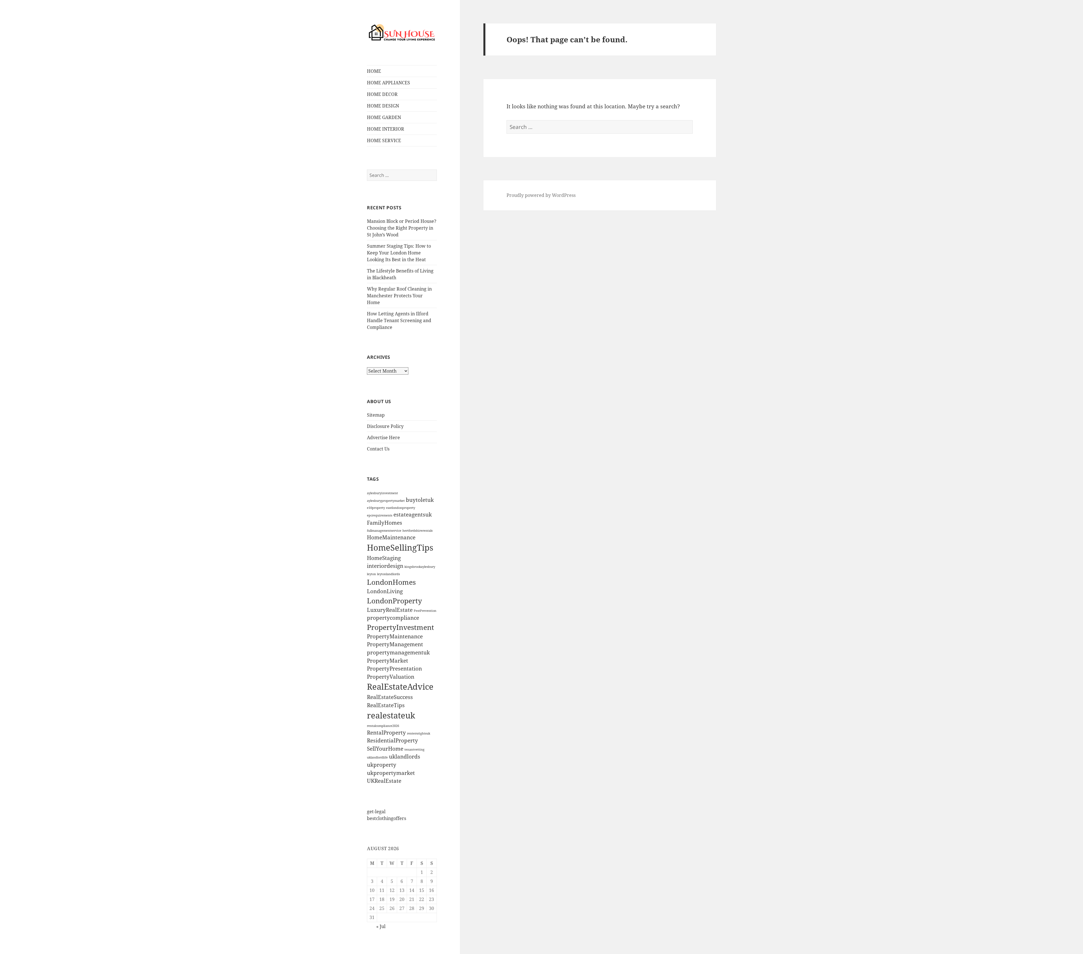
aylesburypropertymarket (386, 501)
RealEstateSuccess (390, 697)
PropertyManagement (395, 644)
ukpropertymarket (391, 773)
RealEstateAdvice (400, 686)
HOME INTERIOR (385, 129)
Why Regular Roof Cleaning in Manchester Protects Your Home (399, 295)
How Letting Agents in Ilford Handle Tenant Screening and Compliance (399, 320)
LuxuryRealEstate (390, 610)
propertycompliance (393, 617)
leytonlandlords (388, 574)
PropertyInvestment (400, 627)
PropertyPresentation (394, 668)
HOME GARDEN (384, 117)
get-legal (376, 811)
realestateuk (391, 715)
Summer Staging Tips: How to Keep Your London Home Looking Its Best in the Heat (399, 253)
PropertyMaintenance (395, 636)
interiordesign (385, 566)
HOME (374, 71)
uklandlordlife (377, 757)
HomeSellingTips (400, 547)
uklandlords (404, 756)
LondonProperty (394, 600)
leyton (371, 574)
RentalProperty (386, 732)
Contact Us (378, 449)
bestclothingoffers (386, 818)
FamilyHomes (384, 522)
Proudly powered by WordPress (541, 195)
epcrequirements (379, 515)
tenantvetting (414, 749)
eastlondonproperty (400, 508)
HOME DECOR (382, 94)
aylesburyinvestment (382, 493)
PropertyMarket (387, 660)
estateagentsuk (412, 514)
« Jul (381, 926)
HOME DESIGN (383, 106)
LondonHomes (391, 582)
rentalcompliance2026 (383, 726)
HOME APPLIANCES (388, 83)
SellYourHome (385, 748)
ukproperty (381, 764)
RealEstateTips (386, 705)
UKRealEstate (384, 780)
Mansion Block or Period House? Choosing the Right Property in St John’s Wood (401, 228)
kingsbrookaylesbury (419, 567)
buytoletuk (420, 500)
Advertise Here (383, 437)
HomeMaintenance (391, 537)
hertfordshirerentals (417, 531)
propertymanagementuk (398, 652)
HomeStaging (384, 558)
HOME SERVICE (384, 140)
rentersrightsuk (418, 733)
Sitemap (376, 415)
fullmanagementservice (384, 531)
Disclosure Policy (385, 426)
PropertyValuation (390, 676)
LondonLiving (385, 591)
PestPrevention (425, 611)
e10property (376, 508)
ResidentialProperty (392, 740)
